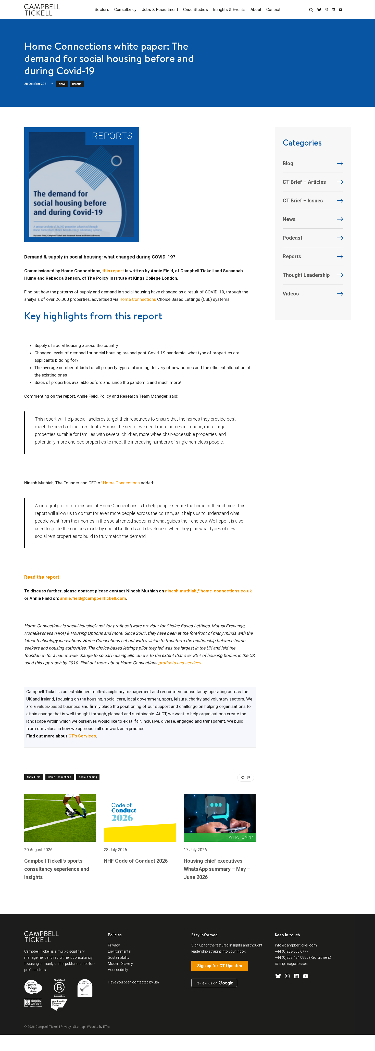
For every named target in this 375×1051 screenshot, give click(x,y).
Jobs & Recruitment (160, 9)
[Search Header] (311, 10)
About (256, 9)
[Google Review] (214, 983)
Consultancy (125, 9)
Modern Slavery (120, 964)
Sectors (102, 9)
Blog (288, 163)
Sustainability (118, 957)
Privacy (114, 945)
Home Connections (137, 299)
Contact (273, 9)
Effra (106, 1027)
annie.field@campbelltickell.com (93, 598)
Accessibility (118, 970)
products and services (179, 662)
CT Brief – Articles (304, 182)
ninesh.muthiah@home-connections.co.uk (208, 590)
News (62, 84)
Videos (291, 294)
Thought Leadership (306, 275)
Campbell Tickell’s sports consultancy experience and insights (56, 869)
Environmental (119, 951)
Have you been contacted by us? (133, 982)
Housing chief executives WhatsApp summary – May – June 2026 (217, 869)
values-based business (58, 706)
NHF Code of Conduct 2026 (136, 861)
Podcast (292, 238)
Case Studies (195, 9)
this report (113, 270)
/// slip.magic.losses (291, 964)
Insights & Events (229, 9)
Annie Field (33, 777)
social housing (88, 777)
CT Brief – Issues (303, 201)
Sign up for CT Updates (219, 965)
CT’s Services (82, 735)
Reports (76, 84)
